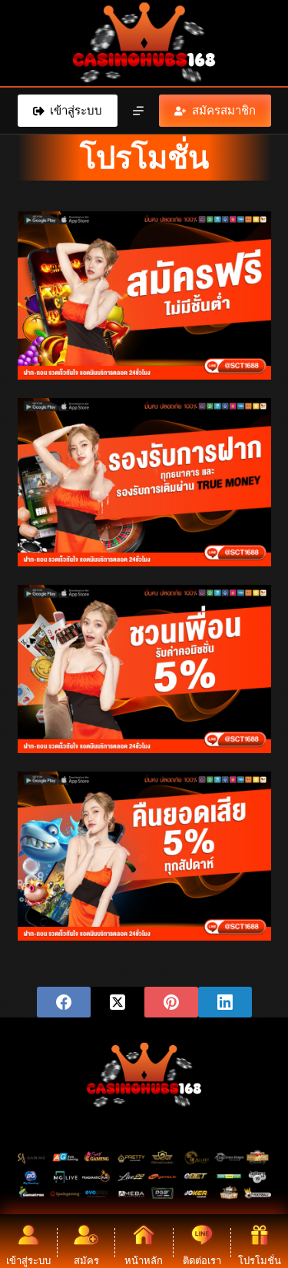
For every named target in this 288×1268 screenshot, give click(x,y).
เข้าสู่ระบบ (76, 110)
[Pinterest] (171, 1002)
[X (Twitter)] (117, 1002)
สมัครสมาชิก (224, 110)
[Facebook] (64, 1002)
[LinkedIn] (225, 1002)
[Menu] (138, 110)
